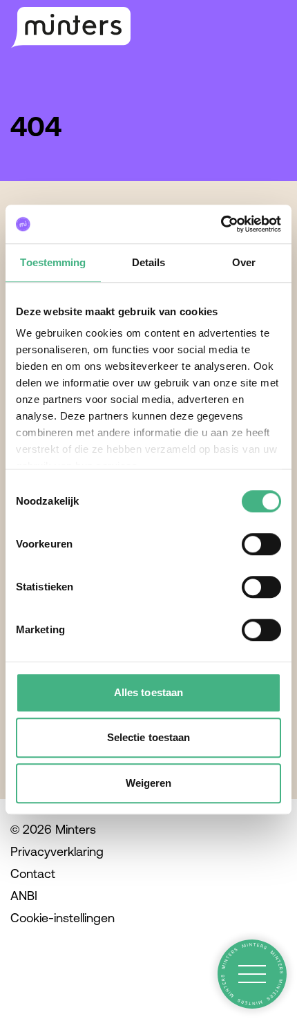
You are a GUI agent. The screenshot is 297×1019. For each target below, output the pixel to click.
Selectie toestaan (149, 737)
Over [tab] (244, 262)
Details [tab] (149, 262)
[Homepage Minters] (70, 27)
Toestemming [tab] (53, 262)
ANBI (23, 895)
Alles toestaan (148, 692)
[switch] (261, 544)
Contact (32, 873)
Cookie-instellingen (62, 917)
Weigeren (149, 783)
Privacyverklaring (57, 851)
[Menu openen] (252, 974)
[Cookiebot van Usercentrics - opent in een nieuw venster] (220, 224)
